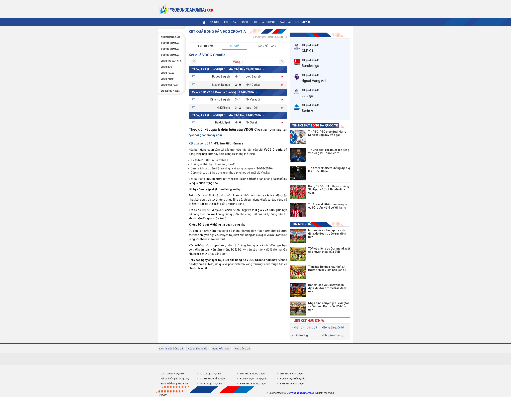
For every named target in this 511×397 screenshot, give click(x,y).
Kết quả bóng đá (197, 348)
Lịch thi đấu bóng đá (171, 348)
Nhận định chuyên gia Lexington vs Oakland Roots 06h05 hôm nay (329, 306)
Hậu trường (268, 22)
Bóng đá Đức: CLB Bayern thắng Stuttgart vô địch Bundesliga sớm (328, 189)
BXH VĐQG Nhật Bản (211, 383)
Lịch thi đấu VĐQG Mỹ (172, 373)
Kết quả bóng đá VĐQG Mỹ (175, 378)
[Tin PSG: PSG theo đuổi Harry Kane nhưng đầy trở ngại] (298, 137)
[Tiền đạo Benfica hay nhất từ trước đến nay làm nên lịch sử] (298, 272)
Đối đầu (214, 22)
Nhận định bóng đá (305, 327)
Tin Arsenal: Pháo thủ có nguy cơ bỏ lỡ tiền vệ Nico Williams (327, 206)
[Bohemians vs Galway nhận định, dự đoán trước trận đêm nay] (298, 290)
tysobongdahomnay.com (205, 135)
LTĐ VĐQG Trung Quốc (252, 373)
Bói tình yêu (302, 22)
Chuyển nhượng (333, 335)
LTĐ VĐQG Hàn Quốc (291, 373)
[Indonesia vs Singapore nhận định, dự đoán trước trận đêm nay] (298, 236)
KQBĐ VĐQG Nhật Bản (212, 378)
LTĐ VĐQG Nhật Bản (211, 373)
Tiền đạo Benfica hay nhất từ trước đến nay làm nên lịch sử (327, 268)
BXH (254, 22)
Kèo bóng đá (242, 348)
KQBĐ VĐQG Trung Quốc (253, 378)
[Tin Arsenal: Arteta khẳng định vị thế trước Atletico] (298, 173)
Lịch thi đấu (230, 22)
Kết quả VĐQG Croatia (207, 55)
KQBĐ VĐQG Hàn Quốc (292, 378)
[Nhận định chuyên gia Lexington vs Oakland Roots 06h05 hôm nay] (298, 308)
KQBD (245, 22)
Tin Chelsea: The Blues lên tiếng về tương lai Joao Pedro (328, 151)
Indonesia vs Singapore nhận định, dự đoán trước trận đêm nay (327, 233)
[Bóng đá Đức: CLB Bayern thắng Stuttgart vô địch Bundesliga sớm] (298, 192)
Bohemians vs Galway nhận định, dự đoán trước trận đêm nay (327, 288)
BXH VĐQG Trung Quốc (253, 383)
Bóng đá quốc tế (333, 327)
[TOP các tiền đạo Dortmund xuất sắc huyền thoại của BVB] (298, 254)
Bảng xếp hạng (267, 46)
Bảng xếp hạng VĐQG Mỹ (174, 383)
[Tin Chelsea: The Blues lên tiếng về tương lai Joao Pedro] (298, 155)
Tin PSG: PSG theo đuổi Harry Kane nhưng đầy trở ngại (327, 133)
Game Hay (285, 22)
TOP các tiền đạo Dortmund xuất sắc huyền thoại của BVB (329, 250)
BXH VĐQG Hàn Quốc (292, 383)
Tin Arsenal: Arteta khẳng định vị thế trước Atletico (329, 169)
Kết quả (234, 46)
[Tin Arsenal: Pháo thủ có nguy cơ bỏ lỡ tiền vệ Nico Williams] (298, 210)
